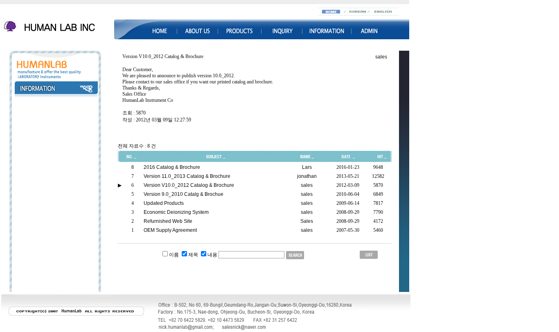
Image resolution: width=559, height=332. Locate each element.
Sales (306, 221)
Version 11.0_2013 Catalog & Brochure (187, 176)
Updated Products (164, 203)
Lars (307, 167)
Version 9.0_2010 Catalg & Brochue (183, 194)
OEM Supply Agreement (170, 230)
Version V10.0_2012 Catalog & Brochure (189, 185)
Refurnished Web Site (168, 221)
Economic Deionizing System (176, 212)
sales (381, 57)
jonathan (307, 176)
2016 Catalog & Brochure (172, 167)
